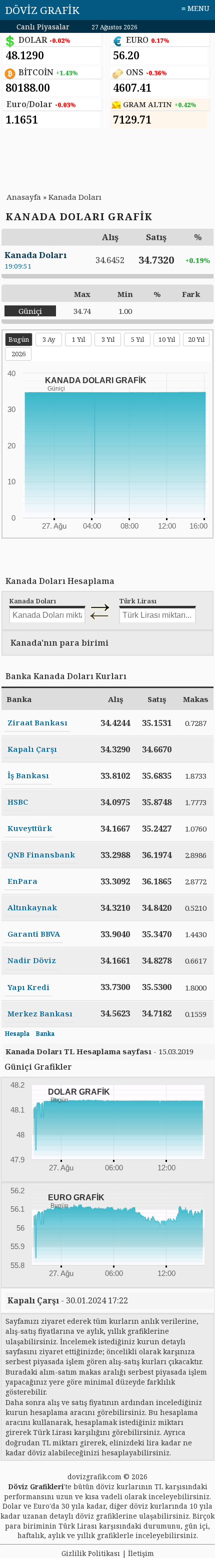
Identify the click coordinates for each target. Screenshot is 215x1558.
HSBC (18, 802)
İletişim (141, 1553)
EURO (137, 39)
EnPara (23, 881)
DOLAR (32, 39)
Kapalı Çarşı (32, 749)
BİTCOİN (36, 72)
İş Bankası (28, 775)
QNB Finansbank (41, 854)
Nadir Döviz (32, 960)
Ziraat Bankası (38, 722)
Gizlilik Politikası (91, 1553)
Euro (42, 1506)
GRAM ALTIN (147, 104)
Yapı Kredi (29, 987)
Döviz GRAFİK (42, 10)
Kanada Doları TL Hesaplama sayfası (79, 1051)
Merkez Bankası (40, 1013)
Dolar (12, 1506)
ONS (135, 72)
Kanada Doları (75, 197)
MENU (199, 8)
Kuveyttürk (30, 828)
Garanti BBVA (34, 934)
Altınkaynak (32, 907)
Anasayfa (23, 197)
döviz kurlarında (159, 1506)
